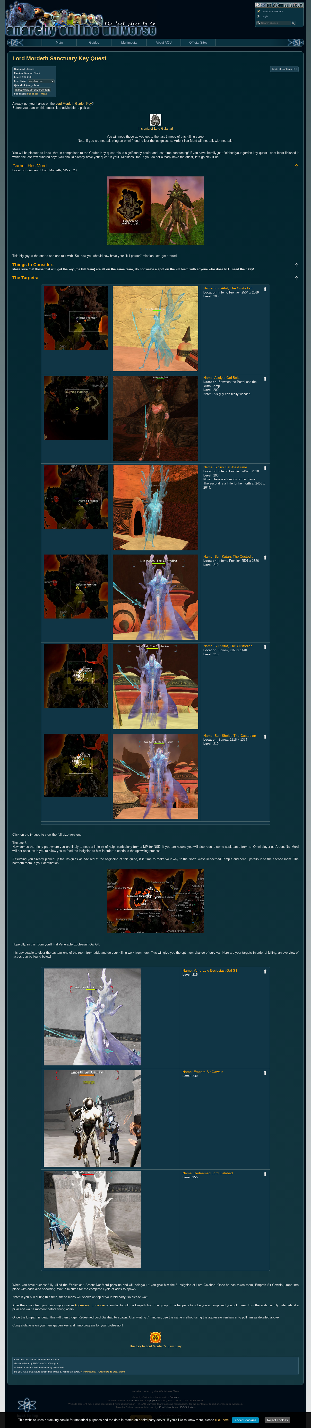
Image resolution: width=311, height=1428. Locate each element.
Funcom (174, 1397)
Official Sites (198, 42)
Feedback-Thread (37, 93)
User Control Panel (272, 11)
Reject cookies (277, 1420)
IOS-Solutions (188, 1407)
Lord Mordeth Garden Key (74, 103)
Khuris (134, 1400)
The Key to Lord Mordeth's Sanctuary (155, 1346)
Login (265, 16)
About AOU (164, 42)
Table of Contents (284, 69)
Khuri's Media (166, 1407)
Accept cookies (245, 1420)
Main (59, 42)
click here (222, 1420)
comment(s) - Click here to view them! (103, 1371)
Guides (94, 42)
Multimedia (129, 42)
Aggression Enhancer (90, 1305)
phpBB (153, 1400)
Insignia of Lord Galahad (155, 128)
